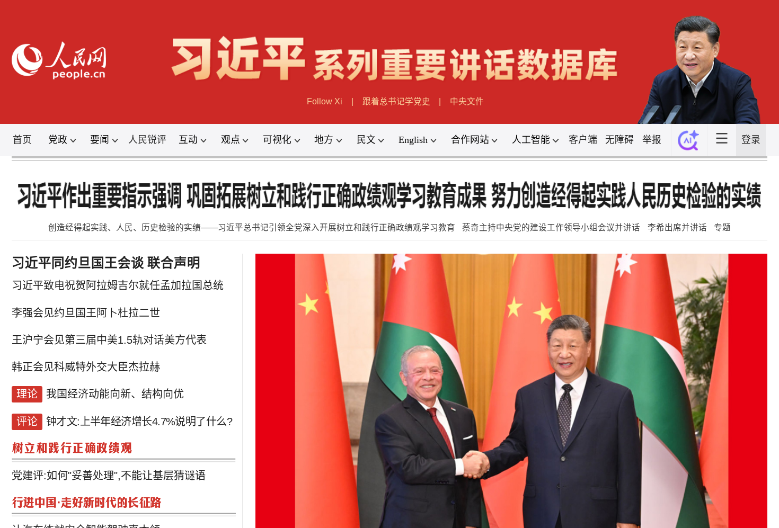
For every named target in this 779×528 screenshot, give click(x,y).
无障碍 (619, 140)
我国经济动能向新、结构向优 (115, 394)
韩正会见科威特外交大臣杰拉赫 (86, 367)
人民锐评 (147, 140)
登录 (750, 140)
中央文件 (467, 101)
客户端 (583, 140)
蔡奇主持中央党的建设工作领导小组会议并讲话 (551, 227)
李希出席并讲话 (677, 227)
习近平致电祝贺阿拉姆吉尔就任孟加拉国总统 (118, 285)
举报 (651, 140)
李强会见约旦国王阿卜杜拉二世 (86, 313)
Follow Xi (324, 101)
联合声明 (173, 263)
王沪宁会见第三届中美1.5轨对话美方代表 (109, 340)
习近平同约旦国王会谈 (78, 263)
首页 (22, 140)
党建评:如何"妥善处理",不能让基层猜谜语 (109, 475)
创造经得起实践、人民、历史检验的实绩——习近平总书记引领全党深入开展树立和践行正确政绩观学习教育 (251, 227)
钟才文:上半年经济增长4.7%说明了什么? (139, 421)
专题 (722, 227)
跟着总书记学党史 (396, 101)
